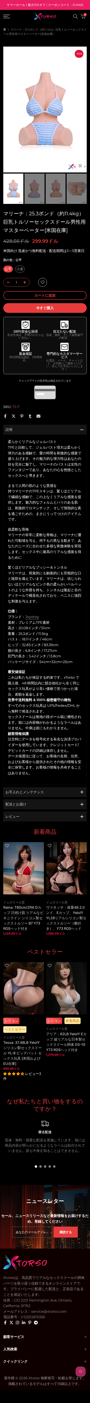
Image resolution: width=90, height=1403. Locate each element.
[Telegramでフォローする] (36, 1322)
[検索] (75, 16)
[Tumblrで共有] (30, 416)
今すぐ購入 (45, 308)
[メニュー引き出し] (12, 16)
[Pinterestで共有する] (22, 416)
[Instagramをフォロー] (17, 1322)
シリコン (11, 1021)
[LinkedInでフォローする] (24, 1322)
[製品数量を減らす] (6, 282)
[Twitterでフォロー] (11, 1322)
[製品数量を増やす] (26, 282)
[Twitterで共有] (14, 416)
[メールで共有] (38, 416)
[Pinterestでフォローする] (30, 1322)
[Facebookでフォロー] (5, 1322)
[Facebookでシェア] (5, 416)
